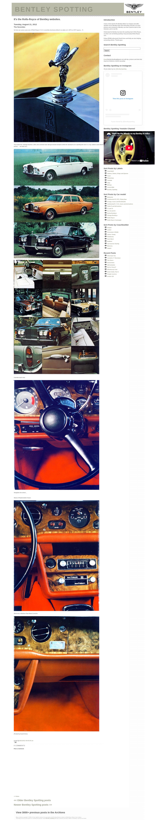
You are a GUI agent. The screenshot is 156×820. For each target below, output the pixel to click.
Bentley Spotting (112, 189)
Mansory (109, 246)
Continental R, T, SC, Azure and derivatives (120, 204)
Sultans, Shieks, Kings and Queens (117, 173)
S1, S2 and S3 (111, 211)
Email (105, 59)
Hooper (109, 227)
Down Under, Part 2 (113, 272)
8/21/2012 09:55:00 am (26, 740)
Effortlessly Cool (112, 269)
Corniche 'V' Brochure (114, 258)
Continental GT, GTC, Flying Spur (117, 199)
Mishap (109, 185)
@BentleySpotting (120, 69)
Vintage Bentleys (112, 215)
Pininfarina (110, 236)
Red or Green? (111, 267)
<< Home (16, 796)
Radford (109, 241)
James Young (111, 234)
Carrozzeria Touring (113, 243)
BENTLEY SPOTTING (54, 9)
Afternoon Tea (111, 255)
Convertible (110, 187)
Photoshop (110, 178)
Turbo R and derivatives (114, 206)
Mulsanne (110, 197)
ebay (108, 182)
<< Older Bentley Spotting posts (32, 800)
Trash (109, 175)
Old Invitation (111, 265)
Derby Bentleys (112, 213)
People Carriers (112, 274)
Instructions (110, 262)
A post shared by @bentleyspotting (123, 121)
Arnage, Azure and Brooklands (116, 201)
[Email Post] (59, 742)
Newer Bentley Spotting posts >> (33, 804)
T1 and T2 (110, 208)
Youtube (109, 180)
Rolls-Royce (111, 217)
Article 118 (110, 276)
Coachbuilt (110, 171)
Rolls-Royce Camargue (114, 220)
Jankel (109, 229)
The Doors (110, 260)
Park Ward (110, 239)
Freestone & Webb (112, 232)
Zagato (109, 248)
